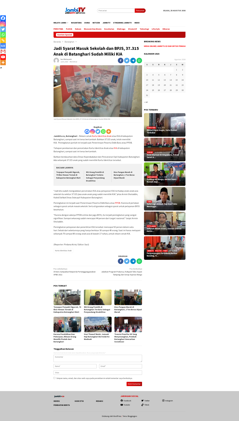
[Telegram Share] (133, 60)
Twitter (147, 401)
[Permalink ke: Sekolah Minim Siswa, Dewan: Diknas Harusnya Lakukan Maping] (164, 223)
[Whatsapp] (103, 131)
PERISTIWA (151, 128)
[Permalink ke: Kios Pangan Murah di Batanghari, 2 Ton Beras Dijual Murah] (128, 297)
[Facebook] (87, 131)
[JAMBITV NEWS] (75, 10)
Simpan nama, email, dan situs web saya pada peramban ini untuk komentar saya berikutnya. (94, 378)
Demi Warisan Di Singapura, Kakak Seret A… (163, 156)
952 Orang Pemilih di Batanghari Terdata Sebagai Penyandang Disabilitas (97, 309)
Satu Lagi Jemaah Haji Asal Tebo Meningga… (162, 205)
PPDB (117, 202)
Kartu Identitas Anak (101, 136)
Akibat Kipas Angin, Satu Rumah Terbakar (162, 131)
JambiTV (150, 251)
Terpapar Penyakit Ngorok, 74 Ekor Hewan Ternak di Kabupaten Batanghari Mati (68, 175)
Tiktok (146, 405)
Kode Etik (79, 401)
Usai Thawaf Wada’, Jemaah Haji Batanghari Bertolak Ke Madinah (97, 336)
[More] (108, 131)
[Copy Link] (3, 40)
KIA (115, 148)
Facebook (127, 401)
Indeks (57, 401)
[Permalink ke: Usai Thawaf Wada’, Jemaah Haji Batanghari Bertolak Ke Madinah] (98, 324)
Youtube (127, 405)
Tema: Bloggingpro (130, 416)
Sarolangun (152, 177)
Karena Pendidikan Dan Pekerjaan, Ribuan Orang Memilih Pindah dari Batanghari (65, 338)
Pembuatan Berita (62, 405)
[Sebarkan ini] (120, 60)
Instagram (169, 401)
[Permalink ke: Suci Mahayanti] (56, 60)
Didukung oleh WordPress (111, 416)
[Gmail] (3, 51)
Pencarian (140, 10)
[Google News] (3, 46)
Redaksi (99, 401)
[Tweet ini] (127, 60)
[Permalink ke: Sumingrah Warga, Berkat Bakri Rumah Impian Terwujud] (164, 174)
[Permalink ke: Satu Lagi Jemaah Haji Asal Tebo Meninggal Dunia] (164, 198)
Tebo (149, 202)
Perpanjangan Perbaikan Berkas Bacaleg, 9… (162, 254)
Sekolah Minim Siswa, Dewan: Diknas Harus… (164, 229)
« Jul (146, 102)
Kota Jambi (151, 226)
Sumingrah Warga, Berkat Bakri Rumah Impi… (161, 180)
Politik (158, 251)
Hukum (150, 152)
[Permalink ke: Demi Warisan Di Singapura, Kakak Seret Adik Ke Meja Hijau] (164, 149)
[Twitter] (97, 131)
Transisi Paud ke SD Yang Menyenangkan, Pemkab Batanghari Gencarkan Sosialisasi (125, 338)
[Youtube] (3, 57)
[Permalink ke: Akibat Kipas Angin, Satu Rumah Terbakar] (164, 125)
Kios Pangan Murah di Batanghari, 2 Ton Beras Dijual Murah (124, 175)
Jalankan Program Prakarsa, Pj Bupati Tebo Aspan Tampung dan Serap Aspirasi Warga (121, 272)
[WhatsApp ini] (139, 60)
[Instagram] (92, 131)
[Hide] (1, 68)
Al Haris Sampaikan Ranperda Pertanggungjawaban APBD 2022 (75, 272)
